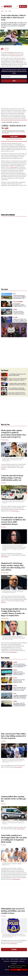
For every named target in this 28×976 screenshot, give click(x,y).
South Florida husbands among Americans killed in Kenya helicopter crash (19, 297)
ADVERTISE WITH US (23, 959)
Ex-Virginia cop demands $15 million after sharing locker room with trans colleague (20, 697)
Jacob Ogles (4, 482)
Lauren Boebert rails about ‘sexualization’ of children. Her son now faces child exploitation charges (13, 520)
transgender (10, 52)
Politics (15, 678)
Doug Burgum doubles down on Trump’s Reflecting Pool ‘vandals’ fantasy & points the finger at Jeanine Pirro (14, 612)
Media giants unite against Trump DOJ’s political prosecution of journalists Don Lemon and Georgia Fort (13, 433)
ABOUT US (7, 959)
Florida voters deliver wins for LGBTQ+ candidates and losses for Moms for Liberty (20, 320)
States (14, 693)
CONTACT (3, 959)
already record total (15, 55)
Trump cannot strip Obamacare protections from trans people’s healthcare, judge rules (19, 673)
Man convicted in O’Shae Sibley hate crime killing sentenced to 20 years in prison (13, 735)
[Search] (17, 6)
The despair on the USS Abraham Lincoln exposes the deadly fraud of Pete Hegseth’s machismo (19, 705)
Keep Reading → (16, 511)
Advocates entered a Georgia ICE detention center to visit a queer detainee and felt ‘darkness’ (20, 313)
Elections (15, 317)
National (15, 309)
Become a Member (14, 136)
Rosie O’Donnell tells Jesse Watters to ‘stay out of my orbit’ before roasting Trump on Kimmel (19, 689)
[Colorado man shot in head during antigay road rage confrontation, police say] (14, 492)
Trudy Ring (7, 48)
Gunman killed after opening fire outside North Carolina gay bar (13, 798)
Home (2, 11)
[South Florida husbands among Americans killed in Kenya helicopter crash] (6, 296)
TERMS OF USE (21, 961)
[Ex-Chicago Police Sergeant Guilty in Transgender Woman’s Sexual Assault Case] (4, 384)
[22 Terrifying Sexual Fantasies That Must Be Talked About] (4, 374)
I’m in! (14, 81)
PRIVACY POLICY (6, 961)
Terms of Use (19, 967)
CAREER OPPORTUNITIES (14, 959)
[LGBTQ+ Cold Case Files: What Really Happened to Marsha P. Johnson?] (4, 379)
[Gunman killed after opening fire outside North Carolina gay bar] (14, 813)
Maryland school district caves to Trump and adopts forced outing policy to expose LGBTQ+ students (20, 666)
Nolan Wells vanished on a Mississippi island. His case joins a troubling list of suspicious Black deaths (14, 838)
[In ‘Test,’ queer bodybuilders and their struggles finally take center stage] (6, 303)
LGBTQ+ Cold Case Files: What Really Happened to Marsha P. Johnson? (17, 379)
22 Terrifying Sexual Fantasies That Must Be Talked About (17, 374)
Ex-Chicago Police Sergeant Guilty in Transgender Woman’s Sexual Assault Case (18, 385)
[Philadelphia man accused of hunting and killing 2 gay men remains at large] (14, 925)
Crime (9, 11)
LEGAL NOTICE (14, 963)
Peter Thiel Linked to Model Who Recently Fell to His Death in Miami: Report (17, 389)
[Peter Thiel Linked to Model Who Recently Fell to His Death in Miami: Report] (4, 388)
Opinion (15, 701)
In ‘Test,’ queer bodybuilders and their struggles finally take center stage (20, 305)
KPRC (17, 61)
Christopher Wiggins (5, 439)
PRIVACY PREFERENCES (14, 961)
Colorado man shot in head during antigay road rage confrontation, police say (12, 477)
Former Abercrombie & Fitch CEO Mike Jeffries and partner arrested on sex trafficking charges (18, 394)
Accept (18, 969)
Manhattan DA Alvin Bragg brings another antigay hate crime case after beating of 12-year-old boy (13, 566)
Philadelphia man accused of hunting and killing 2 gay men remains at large (13, 910)
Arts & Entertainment (18, 301)
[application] (14, 330)
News (6, 11)
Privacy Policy (12, 967)
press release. (14, 167)
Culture (15, 685)
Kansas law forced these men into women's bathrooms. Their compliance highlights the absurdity (19, 682)
